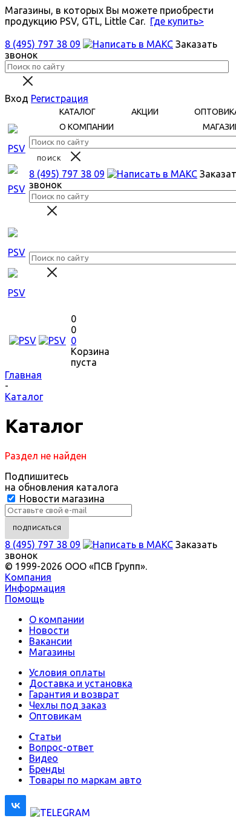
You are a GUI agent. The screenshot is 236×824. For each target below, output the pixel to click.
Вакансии (50, 641)
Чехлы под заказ (68, 705)
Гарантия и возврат (74, 694)
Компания (28, 577)
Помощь (24, 598)
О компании (56, 619)
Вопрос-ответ (61, 747)
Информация (35, 588)
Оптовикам (55, 716)
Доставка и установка (81, 683)
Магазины (52, 652)
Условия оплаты (67, 672)
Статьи (45, 736)
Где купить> (177, 21)
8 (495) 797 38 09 (42, 44)
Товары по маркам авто (85, 779)
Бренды (47, 769)
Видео (43, 758)
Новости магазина (61, 498)
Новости (49, 630)
